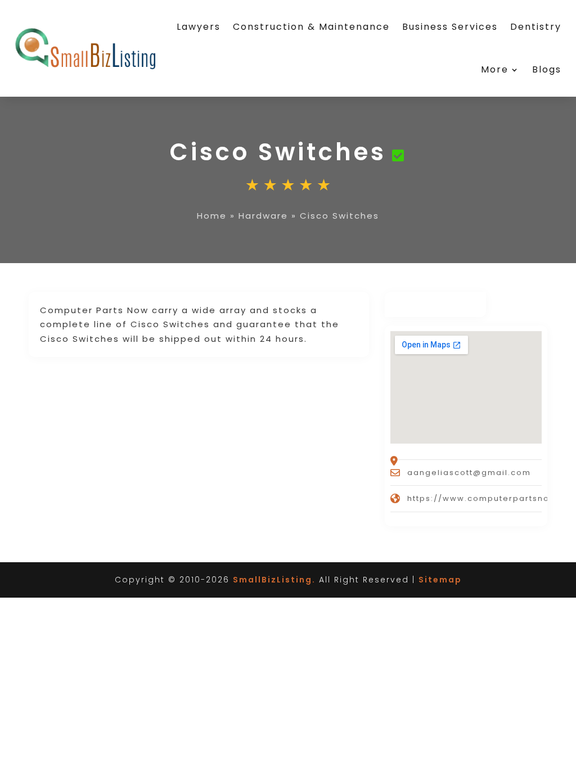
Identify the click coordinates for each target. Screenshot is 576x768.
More (494, 69)
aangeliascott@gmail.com (469, 472)
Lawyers (198, 26)
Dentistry (535, 26)
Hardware (263, 216)
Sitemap (440, 579)
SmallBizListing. (274, 579)
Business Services (450, 26)
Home (212, 216)
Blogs (546, 69)
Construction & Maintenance (311, 26)
